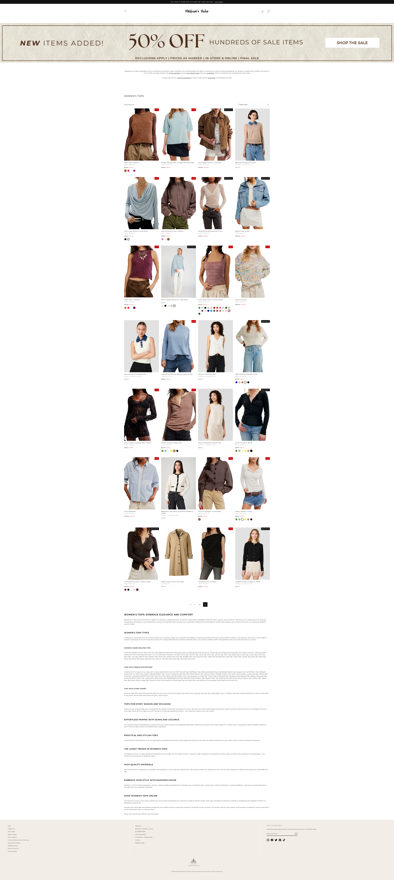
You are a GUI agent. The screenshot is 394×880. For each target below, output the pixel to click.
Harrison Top (199, 693)
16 (199, 604)
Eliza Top (196, 657)
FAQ (9, 826)
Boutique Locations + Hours (144, 829)
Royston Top (210, 678)
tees (131, 622)
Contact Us (11, 829)
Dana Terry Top (160, 676)
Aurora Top (244, 654)
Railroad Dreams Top (209, 672)
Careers (137, 840)
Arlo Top (179, 657)
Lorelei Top (246, 657)
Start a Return (12, 837)
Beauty (222, 19)
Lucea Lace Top (252, 674)
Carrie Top (253, 654)
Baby (232, 19)
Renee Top (144, 659)
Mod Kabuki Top (217, 693)
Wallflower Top (194, 672)
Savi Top (207, 693)
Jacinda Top (220, 657)
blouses (263, 620)
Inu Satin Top (138, 674)
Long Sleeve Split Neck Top (155, 678)
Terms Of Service (192, 871)
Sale (249, 19)
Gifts (241, 19)
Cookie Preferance (217, 871)
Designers (162, 19)
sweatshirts (151, 622)
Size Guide (11, 831)
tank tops (137, 622)
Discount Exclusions (14, 843)
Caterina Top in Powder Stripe (215, 674)
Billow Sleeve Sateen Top (242, 678)
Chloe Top (203, 654)
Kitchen (210, 19)
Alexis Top (236, 654)
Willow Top (180, 693)
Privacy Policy (12, 851)
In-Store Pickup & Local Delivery (18, 840)
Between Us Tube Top (199, 676)
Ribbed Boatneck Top (175, 678)
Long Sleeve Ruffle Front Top (142, 676)
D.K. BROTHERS (140, 831)
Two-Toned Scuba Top (223, 678)
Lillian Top (237, 657)
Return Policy (12, 834)
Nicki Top (127, 659)
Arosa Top (145, 680)
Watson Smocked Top (258, 676)
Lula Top (134, 657)
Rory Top (127, 657)
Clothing (147, 19)
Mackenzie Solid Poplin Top (194, 678)
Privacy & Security (204, 871)
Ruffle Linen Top (183, 676)
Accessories (178, 19)
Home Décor (195, 19)
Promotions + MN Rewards (143, 837)
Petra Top (135, 659)
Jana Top (229, 657)
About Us (138, 826)
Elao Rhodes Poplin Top (227, 672)
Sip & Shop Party (140, 834)
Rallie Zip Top (171, 676)
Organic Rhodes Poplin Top (154, 674)
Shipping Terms (13, 845)
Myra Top (254, 657)
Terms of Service (13, 848)
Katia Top (176, 659)
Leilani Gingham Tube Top (175, 674)
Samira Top (219, 654)
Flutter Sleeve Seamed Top (218, 676)
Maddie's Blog (139, 843)
